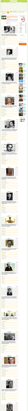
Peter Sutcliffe (3, 39)
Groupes (23, 11)
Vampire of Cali (3, 258)
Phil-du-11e (20, 93)
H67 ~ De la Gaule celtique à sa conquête (25, 87)
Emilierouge (24, 72)
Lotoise (23, 88)
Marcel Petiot (3, 347)
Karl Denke (3, 302)
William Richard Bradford (4, 134)
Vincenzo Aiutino (3, 392)
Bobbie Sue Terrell (4, 63)
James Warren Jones (4, 139)
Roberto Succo (3, 233)
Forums (20, 11)
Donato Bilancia (3, 228)
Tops (17, 11)
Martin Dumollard (4, 372)
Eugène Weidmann (4, 399)
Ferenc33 (21, 29)
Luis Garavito (3, 253)
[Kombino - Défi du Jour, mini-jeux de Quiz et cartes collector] (2, 13)
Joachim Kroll (3, 307)
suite (6, 21)
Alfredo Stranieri (3, 397)
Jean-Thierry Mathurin (4, 345)
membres (10, 2)
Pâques (24, 66)
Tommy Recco (3, 326)
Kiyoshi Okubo (3, 210)
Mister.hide (21, 22)
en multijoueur (13, 2)
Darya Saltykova (3, 186)
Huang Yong (3, 276)
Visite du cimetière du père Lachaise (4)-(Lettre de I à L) (24, 71)
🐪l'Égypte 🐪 (24, 83)
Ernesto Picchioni (4, 231)
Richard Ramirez (3, 255)
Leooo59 (21, 32)
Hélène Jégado (3, 328)
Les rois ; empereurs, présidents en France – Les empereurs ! (24, 96)
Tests (11, 11)
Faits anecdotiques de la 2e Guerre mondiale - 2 (24, 104)
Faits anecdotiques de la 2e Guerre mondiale (24, 107)
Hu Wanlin (3, 281)
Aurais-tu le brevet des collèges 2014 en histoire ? (24, 64)
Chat (26, 11)
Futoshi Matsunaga (4, 212)
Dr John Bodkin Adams (4, 37)
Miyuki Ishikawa (3, 207)
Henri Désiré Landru (4, 321)
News (8, 11)
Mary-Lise (21, 31)
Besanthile (24, 65)
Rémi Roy (3, 352)
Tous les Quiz (2, 11)
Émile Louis (3, 323)
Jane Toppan (3, 158)
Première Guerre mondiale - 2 (24, 81)
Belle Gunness (3, 68)
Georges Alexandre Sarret (5, 370)
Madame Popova (4, 85)
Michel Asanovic (3, 375)
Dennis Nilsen (3, 44)
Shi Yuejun (3, 279)
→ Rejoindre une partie (24, 2)
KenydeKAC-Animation (21, 28)
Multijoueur (14, 11)
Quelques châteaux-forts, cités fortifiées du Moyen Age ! (24, 111)
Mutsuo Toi (3, 205)
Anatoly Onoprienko (4, 181)
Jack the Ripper (3, 42)
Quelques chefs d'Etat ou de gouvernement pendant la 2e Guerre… (24, 114)
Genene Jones (3, 65)
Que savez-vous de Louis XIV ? (24, 77)
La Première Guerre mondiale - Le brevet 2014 (24, 74)
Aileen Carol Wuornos (4, 90)
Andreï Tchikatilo (3, 184)
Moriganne (21, 30)
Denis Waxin (3, 350)
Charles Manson (3, 163)
